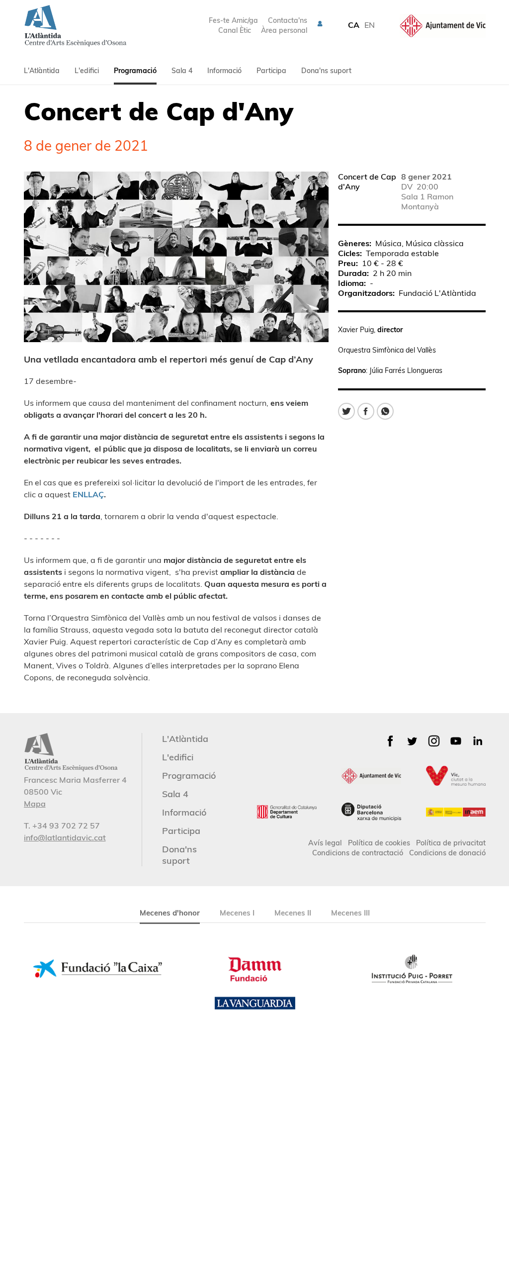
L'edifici (87, 70)
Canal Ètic (234, 30)
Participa (271, 70)
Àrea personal (284, 30)
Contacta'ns (287, 20)
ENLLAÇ (88, 494)
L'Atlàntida (42, 70)
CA (353, 25)
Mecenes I (237, 912)
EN (369, 25)
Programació (135, 70)
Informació (224, 70)
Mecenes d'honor (170, 912)
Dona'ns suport (326, 70)
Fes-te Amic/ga (233, 20)
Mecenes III (350, 912)
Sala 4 (181, 70)
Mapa (35, 804)
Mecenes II (292, 912)
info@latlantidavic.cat (65, 837)
